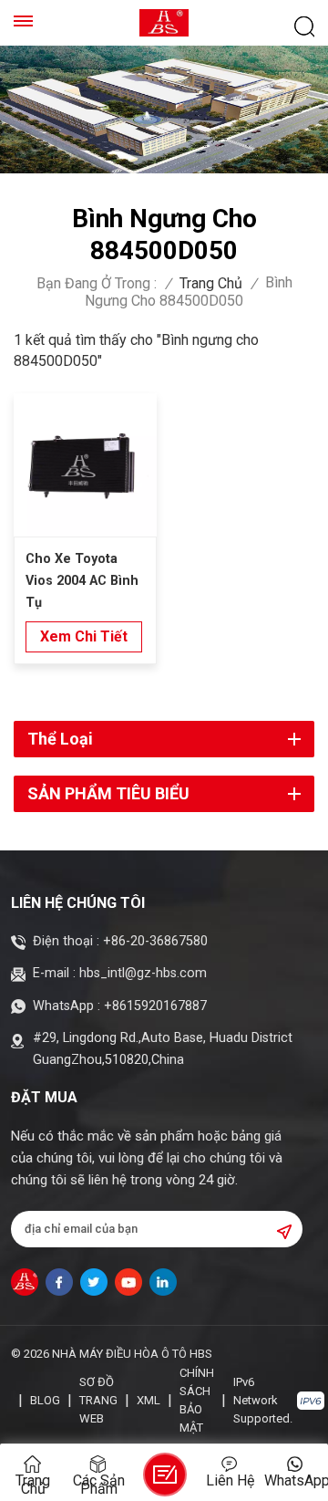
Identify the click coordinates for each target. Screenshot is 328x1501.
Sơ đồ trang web (98, 1400)
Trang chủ (210, 283)
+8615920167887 (155, 1006)
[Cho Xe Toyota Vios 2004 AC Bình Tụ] (85, 465)
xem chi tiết (84, 636)
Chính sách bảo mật (196, 1400)
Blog (45, 1400)
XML (148, 1400)
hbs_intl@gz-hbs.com (143, 973)
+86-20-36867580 (155, 941)
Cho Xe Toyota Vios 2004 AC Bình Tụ (82, 580)
